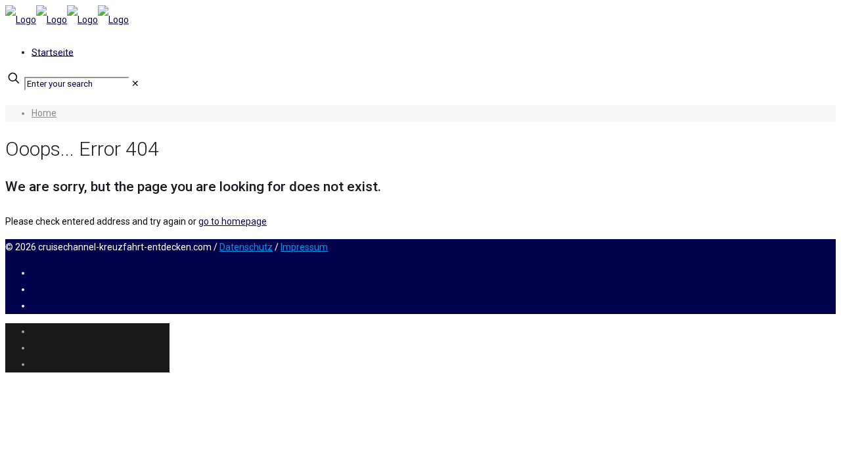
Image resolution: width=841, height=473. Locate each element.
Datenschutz (246, 247)
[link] (135, 83)
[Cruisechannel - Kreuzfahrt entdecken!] (67, 19)
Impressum (304, 247)
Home (44, 113)
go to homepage (232, 221)
